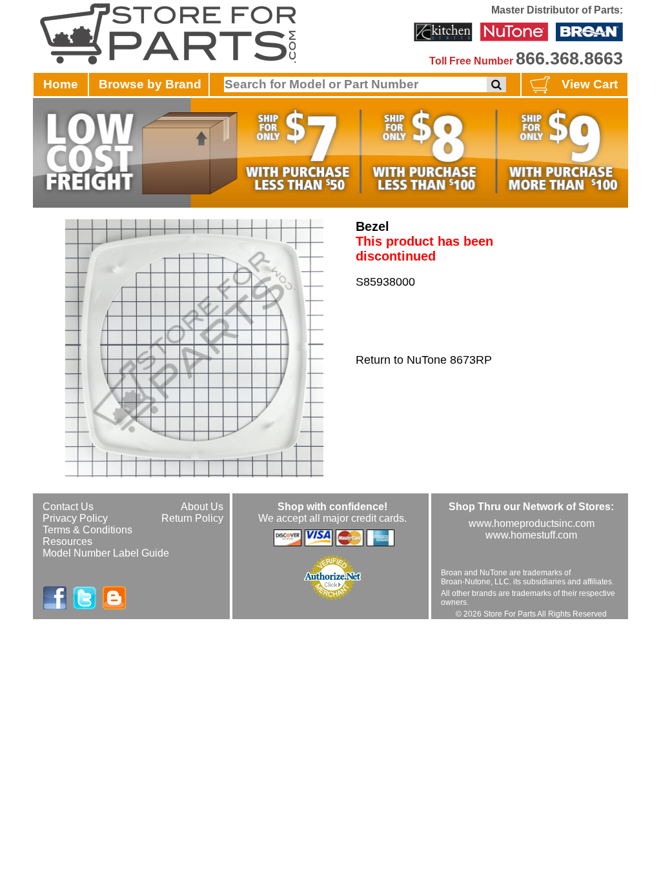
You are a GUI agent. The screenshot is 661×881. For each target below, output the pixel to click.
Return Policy (192, 518)
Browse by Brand (150, 84)
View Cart (590, 84)
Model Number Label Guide (106, 553)
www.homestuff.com (531, 535)
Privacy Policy (75, 518)
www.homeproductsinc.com (532, 523)
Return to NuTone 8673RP (424, 359)
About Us (202, 506)
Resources (67, 541)
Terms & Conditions (87, 529)
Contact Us (68, 506)
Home (60, 84)
